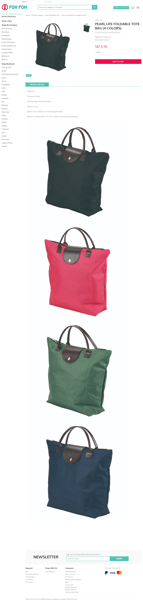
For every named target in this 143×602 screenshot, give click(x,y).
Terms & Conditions (32, 574)
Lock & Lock (6, 67)
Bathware (5, 56)
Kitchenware (7, 39)
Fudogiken (6, 84)
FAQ (26, 571)
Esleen (4, 95)
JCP (3, 101)
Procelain (5, 139)
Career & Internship (71, 592)
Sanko (4, 122)
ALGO (4, 71)
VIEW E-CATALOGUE (121, 8)
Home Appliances (9, 45)
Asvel (4, 81)
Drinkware (6, 35)
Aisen (4, 77)
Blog (66, 582)
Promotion (29, 582)
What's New (7, 21)
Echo (4, 88)
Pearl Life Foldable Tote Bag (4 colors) (74, 15)
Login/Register (50, 571)
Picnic (4, 115)
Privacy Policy (30, 577)
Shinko (4, 125)
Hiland (4, 146)
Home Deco (6, 49)
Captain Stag (7, 143)
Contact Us (69, 577)
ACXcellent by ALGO (10, 74)
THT (3, 132)
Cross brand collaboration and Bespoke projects (71, 587)
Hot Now (5, 32)
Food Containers (8, 42)
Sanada (5, 119)
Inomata (5, 98)
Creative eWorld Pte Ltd (69, 599)
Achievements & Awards (73, 580)
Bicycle (4, 59)
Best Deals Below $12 (52, 15)
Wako (4, 136)
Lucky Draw (29, 580)
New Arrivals (7, 28)
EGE (3, 91)
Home (27, 15)
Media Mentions (9, 16)
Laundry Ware (7, 52)
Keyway (5, 105)
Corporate (47, 2)
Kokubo (5, 108)
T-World (5, 129)
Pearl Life (5, 112)
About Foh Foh (70, 574)
